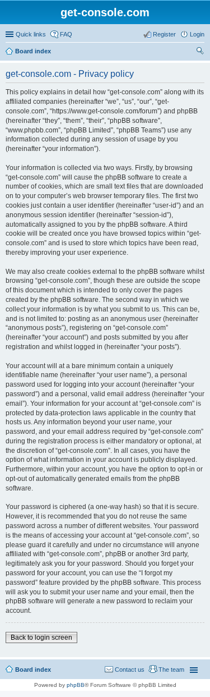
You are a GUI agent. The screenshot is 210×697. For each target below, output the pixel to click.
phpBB (76, 685)
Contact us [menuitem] (129, 669)
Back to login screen (41, 637)
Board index (33, 51)
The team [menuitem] (171, 669)
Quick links (31, 34)
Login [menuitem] (197, 34)
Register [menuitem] (164, 34)
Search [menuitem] (199, 52)
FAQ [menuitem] (66, 34)
